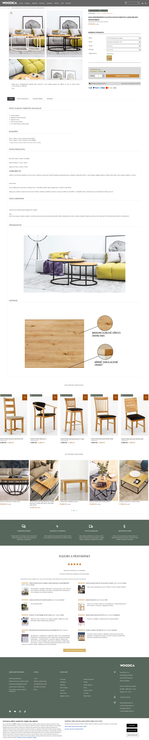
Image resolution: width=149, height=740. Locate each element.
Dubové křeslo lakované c (38, 439)
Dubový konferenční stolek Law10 (10, 501)
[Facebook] (10, 711)
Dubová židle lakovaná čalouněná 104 (11, 439)
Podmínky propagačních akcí (18, 684)
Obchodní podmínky (15, 678)
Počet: (92, 76)
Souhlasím (132, 723)
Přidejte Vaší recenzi (107, 13)
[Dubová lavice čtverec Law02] (133, 480)
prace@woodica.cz (125, 708)
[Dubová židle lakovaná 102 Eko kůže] (104, 416)
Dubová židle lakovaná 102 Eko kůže (102, 439)
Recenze (50, 99)
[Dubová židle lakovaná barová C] (74, 416)
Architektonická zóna (40, 684)
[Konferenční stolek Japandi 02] (104, 480)
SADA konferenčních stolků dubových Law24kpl (74, 501)
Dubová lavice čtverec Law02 (128, 501)
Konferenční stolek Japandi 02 (99, 501)
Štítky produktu (23, 99)
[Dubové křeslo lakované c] (44, 416)
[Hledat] (138, 3)
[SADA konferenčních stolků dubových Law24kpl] (74, 480)
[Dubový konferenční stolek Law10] (14, 480)
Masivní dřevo (38, 99)
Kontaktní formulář (40, 687)
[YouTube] (15, 711)
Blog (35, 689)
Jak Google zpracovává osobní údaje (75, 724)
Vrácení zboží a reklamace (17, 687)
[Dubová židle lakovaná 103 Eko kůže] (135, 416)
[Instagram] (20, 711)
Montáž (91, 49)
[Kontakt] (146, 3)
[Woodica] (9, 2)
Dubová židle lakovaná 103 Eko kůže (132, 439)
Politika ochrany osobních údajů (18, 681)
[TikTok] (25, 711)
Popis (11, 99)
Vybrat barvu (93, 53)
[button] (11, 13)
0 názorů (98, 13)
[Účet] (142, 3)
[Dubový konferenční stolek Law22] (44, 480)
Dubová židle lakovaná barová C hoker (72, 439)
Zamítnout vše (132, 728)
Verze (90, 42)
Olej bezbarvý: (110, 53)
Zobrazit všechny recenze (74, 650)
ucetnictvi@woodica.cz (127, 705)
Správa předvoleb (133, 733)
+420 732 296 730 (125, 697)
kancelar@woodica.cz (126, 703)
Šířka (90, 38)
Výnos (90, 45)
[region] (74, 728)
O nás (35, 678)
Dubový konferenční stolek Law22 (40, 501)
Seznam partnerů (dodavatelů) (74, 727)
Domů (8, 8)
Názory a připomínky (40, 681)
